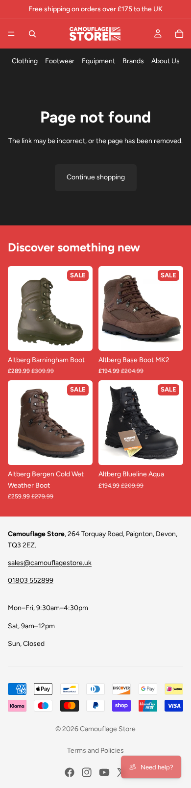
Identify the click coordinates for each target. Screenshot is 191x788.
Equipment (98, 61)
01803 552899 (30, 580)
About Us (165, 61)
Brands (133, 61)
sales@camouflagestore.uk (50, 563)
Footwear (59, 61)
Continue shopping (96, 177)
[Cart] (179, 34)
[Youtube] (104, 772)
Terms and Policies (95, 750)
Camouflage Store (108, 729)
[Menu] (11, 34)
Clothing (25, 61)
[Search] (32, 34)
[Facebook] (69, 772)
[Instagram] (87, 772)
